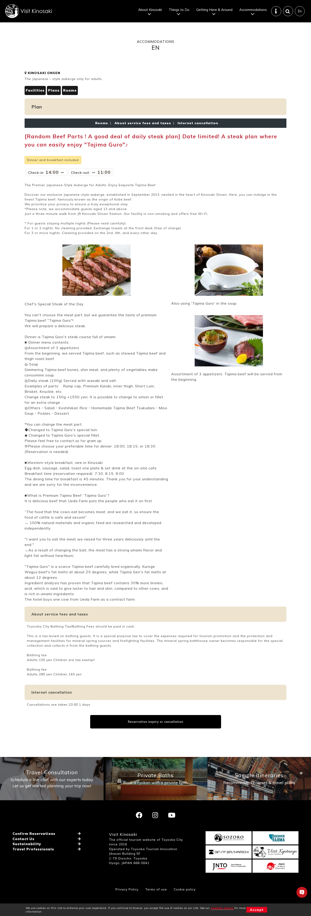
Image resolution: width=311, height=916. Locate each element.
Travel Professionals (33, 849)
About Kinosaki (150, 10)
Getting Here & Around (214, 10)
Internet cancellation (196, 123)
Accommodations (253, 10)
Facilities (35, 90)
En (300, 11)
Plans (54, 90)
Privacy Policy (126, 889)
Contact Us (23, 839)
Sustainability (27, 844)
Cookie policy (185, 889)
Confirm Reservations (34, 833)
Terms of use (156, 889)
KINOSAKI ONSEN (43, 73)
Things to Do (179, 10)
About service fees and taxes (142, 123)
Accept (257, 909)
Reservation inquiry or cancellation (155, 721)
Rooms (70, 90)
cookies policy (222, 908)
